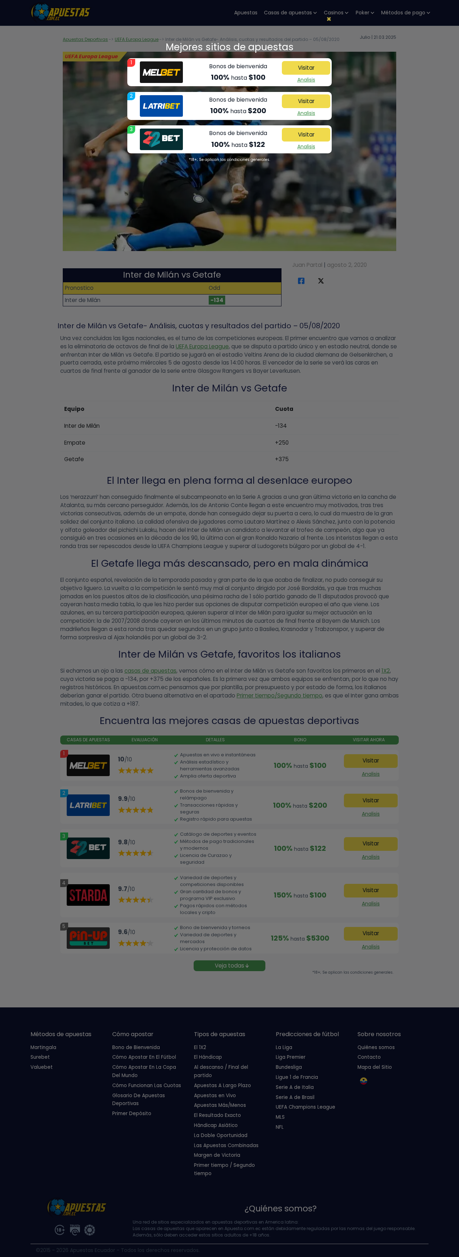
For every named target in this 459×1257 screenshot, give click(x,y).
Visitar (306, 67)
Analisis (306, 79)
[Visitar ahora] (161, 72)
